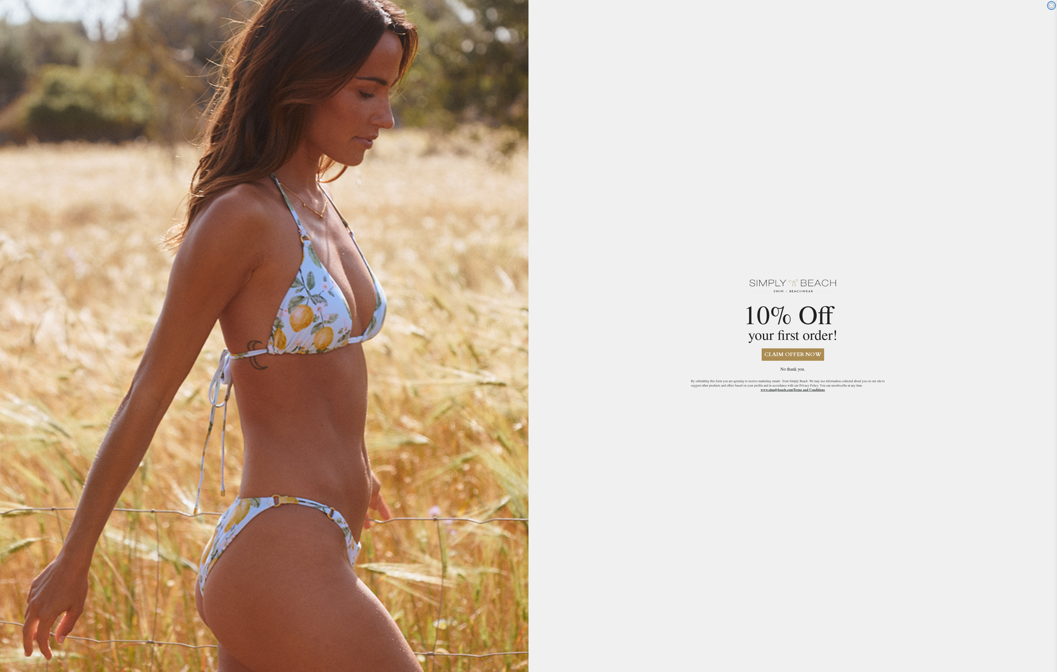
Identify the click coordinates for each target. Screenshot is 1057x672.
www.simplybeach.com (777, 389)
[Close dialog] (1051, 5)
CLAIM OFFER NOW (792, 354)
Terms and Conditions (809, 389)
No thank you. (792, 369)
